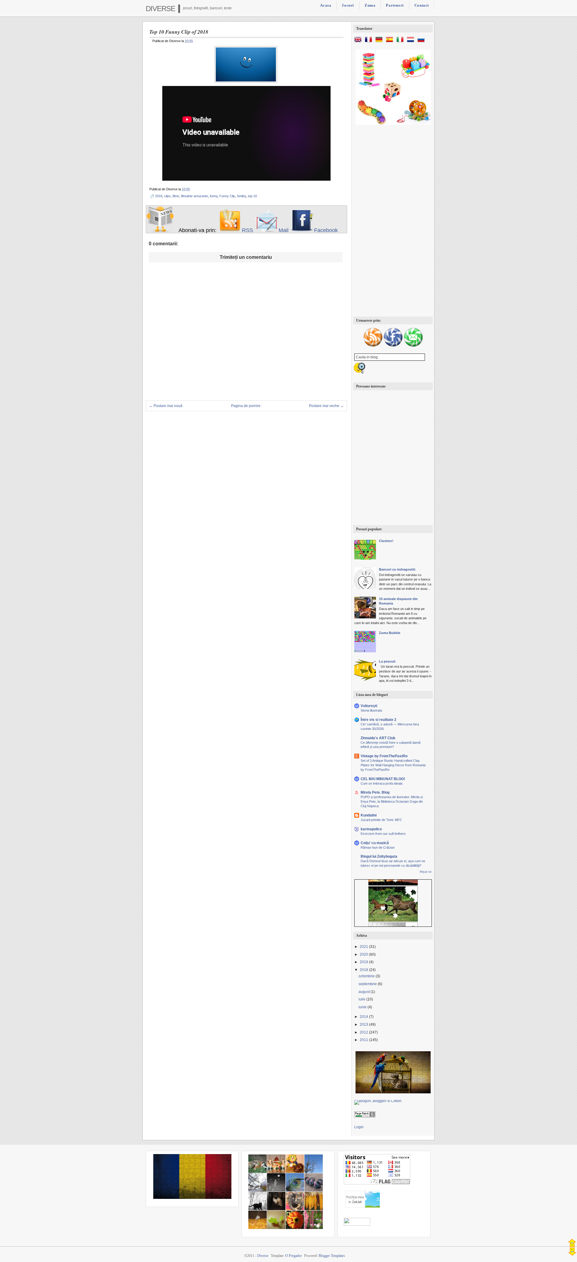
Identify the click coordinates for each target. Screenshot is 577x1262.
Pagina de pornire (246, 406)
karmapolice (371, 829)
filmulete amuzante (194, 196)
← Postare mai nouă (165, 406)
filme (175, 196)
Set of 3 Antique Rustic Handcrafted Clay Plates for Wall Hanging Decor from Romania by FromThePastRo (393, 765)
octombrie (367, 976)
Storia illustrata (371, 710)
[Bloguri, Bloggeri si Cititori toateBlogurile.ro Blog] (377, 1101)
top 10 (252, 196)
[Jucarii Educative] (393, 123)
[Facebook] (393, 346)
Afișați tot (426, 871)
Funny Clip (227, 196)
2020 (364, 954)
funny (214, 196)
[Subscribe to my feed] (230, 230)
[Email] (413, 346)
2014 (364, 1017)
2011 (364, 1040)
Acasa (325, 5)
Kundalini (369, 815)
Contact (421, 5)
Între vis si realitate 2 (378, 720)
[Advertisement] (393, 221)
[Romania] (192, 1198)
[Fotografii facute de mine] (285, 1228)
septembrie (368, 984)
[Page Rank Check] (364, 1116)
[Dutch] (412, 42)
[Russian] (422, 42)
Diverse (160, 9)
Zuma (370, 5)
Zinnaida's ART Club (378, 738)
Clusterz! (386, 541)
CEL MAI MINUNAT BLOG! (383, 779)
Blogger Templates (332, 1256)
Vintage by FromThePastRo (384, 756)
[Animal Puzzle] (393, 906)
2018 (158, 196)
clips (167, 196)
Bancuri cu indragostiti (397, 569)
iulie (362, 999)
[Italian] (401, 42)
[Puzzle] (393, 1092)
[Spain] (390, 42)
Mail (283, 230)
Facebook (326, 230)
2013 (364, 1024)
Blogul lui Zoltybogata (379, 856)
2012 (364, 1032)
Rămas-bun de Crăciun (378, 847)
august (365, 992)
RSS (247, 230)
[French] (369, 42)
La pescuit (387, 661)
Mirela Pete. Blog (375, 792)
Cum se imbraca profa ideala (381, 783)
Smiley (241, 196)
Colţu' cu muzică (375, 843)
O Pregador (293, 1256)
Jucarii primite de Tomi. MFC (381, 820)
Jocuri (348, 5)
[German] (380, 42)
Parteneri (395, 5)
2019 (364, 962)
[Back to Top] (572, 1243)
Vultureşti (369, 706)
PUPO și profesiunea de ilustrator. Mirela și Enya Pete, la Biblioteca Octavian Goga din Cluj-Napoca (392, 801)
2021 (364, 947)
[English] (359, 42)
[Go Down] (572, 1252)
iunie (363, 1007)
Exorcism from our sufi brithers (383, 833)
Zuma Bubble (389, 633)
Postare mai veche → (326, 406)
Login (359, 1127)
